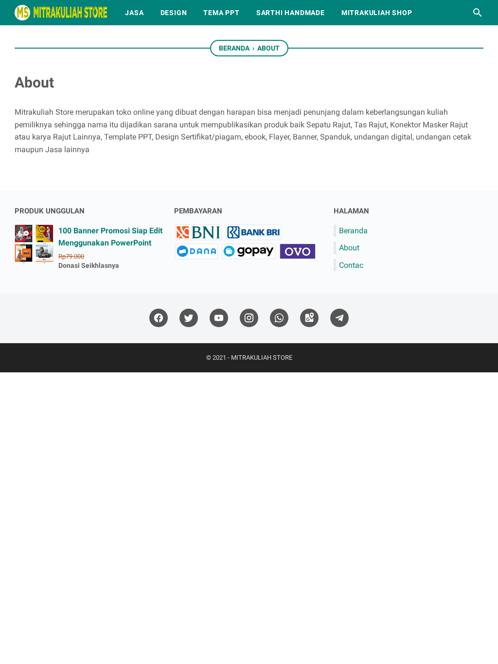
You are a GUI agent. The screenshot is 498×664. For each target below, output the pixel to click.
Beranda (353, 230)
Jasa (134, 13)
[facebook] (158, 318)
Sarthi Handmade (290, 13)
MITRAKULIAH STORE (261, 357)
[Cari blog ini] (477, 12)
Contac (351, 265)
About (349, 247)
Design (173, 13)
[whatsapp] (279, 318)
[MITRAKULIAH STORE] (61, 12)
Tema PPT (221, 13)
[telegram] (339, 318)
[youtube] (219, 318)
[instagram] (249, 318)
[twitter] (188, 318)
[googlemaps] (309, 318)
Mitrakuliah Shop (376, 13)
